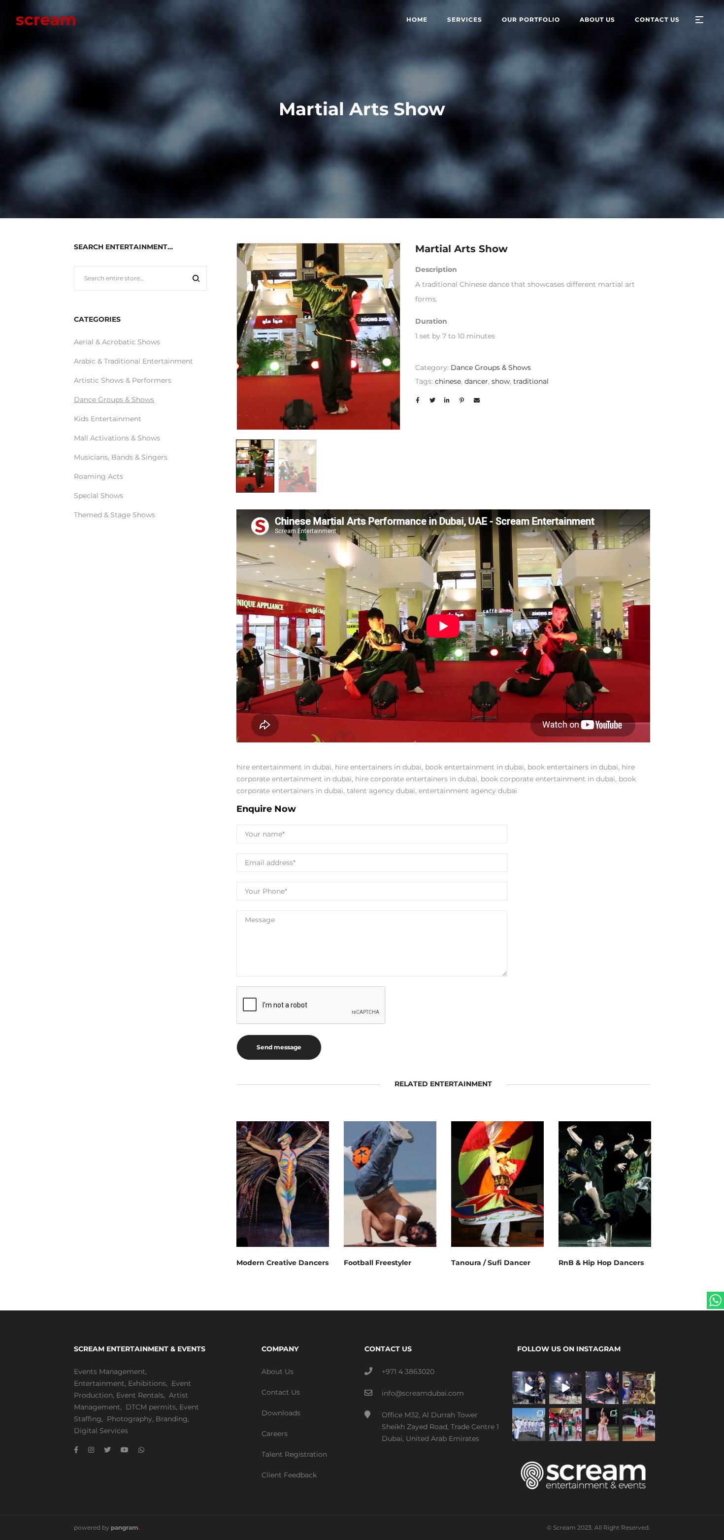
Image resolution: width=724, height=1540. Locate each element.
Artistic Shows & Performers (122, 380)
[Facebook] (76, 1449)
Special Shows (98, 495)
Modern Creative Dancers (282, 1262)
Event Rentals (140, 1395)
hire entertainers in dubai (378, 767)
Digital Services (101, 1430)
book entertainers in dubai (572, 767)
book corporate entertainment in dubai (548, 778)
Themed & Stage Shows (114, 514)
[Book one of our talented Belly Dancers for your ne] (602, 1424)
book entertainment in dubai (474, 767)
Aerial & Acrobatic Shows (117, 341)
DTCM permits (151, 1407)
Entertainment (99, 1383)
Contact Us (281, 1392)
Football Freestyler (377, 1262)
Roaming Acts (98, 476)
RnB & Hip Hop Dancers (601, 1262)
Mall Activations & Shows (117, 438)
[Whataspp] (141, 1449)
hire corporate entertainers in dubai (416, 778)
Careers (275, 1433)
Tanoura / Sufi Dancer (490, 1262)
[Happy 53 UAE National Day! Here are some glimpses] (639, 1388)
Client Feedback (289, 1475)
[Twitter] (107, 1449)
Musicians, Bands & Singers (120, 457)
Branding (172, 1418)
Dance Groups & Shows (491, 367)
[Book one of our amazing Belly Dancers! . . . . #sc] (639, 1424)
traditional (531, 381)
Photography (129, 1418)
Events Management (109, 1371)
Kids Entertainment (107, 418)
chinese (448, 381)
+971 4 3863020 (408, 1371)
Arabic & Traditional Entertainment (133, 361)
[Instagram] (91, 1449)
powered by (107, 1527)
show (501, 381)
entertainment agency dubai (468, 790)
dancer (476, 381)
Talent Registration (294, 1454)
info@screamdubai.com (423, 1393)
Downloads (281, 1412)
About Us (278, 1371)
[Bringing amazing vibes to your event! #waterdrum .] (528, 1388)
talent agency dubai (381, 790)
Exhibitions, (147, 1383)
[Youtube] (125, 1449)
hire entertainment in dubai (283, 767)
